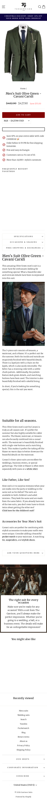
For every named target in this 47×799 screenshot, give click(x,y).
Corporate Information (22, 767)
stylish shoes (28, 540)
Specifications (23, 236)
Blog (23, 732)
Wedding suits (23, 715)
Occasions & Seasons (23, 242)
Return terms (23, 737)
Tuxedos (23, 724)
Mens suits (23, 711)
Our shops (23, 759)
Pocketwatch (23, 728)
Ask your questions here (23, 553)
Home (22, 88)
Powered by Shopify (23, 797)
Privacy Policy (23, 745)
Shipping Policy (24, 750)
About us (23, 741)
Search (23, 719)
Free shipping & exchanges (23, 248)
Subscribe (22, 776)
